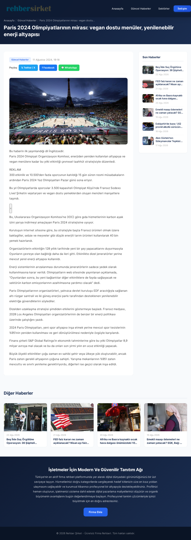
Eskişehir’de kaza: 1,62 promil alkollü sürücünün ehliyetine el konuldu (170, 126)
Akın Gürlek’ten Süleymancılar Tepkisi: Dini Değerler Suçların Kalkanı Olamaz (168, 143)
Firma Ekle (95, 512)
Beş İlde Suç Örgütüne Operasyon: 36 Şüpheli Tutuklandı (169, 70)
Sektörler (164, 8)
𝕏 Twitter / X (28, 67)
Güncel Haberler (141, 8)
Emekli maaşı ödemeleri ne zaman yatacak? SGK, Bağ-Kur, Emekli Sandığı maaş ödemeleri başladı (170, 114)
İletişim (182, 8)
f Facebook (48, 67)
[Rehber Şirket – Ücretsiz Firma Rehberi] (29, 8)
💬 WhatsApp (69, 67)
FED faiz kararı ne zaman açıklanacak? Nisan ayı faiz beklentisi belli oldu (169, 84)
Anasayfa (117, 8)
